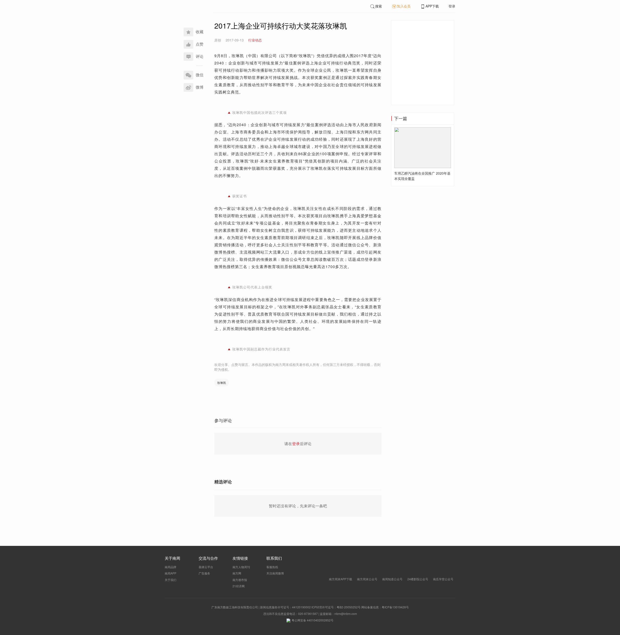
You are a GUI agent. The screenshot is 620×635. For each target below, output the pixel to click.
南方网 (236, 573)
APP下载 (432, 6)
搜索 (378, 6)
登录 (452, 6)
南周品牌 (170, 567)
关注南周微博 (275, 573)
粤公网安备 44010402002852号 (312, 620)
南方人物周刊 (241, 567)
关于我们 (170, 580)
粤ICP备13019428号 (395, 607)
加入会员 (404, 6)
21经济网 (238, 586)
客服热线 (272, 567)
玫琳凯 (221, 382)
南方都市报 (239, 580)
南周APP (170, 573)
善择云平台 (206, 567)
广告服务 (204, 573)
